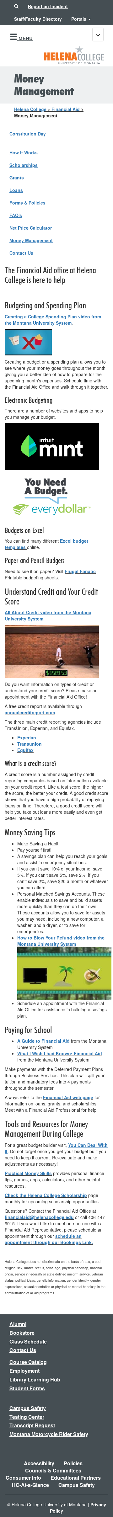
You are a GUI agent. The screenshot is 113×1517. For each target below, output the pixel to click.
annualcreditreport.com (30, 712)
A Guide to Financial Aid (43, 1041)
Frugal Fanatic (80, 571)
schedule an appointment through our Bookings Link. (49, 1239)
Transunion (29, 744)
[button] (16, 6)
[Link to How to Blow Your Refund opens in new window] (64, 973)
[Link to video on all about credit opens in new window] (52, 651)
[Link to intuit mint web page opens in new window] (52, 446)
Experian (26, 737)
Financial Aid (65, 109)
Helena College (30, 109)
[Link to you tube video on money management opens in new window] (28, 341)
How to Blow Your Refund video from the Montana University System (61, 940)
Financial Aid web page (68, 1097)
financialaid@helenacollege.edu (39, 1217)
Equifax (25, 750)
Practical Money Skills (28, 1173)
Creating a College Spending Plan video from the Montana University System (53, 319)
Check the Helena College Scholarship (46, 1195)
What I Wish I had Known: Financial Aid (59, 1053)
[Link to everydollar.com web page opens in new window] (52, 496)
